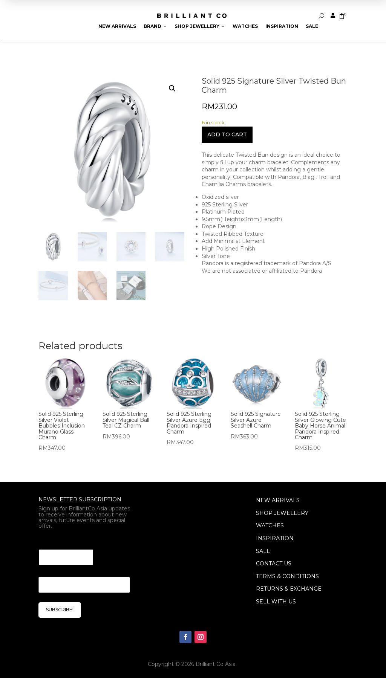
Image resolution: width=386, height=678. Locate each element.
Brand (155, 26)
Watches (245, 26)
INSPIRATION (275, 538)
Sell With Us (276, 601)
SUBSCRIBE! (60, 609)
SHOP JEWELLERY (282, 513)
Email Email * (59, 540)
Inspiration (281, 26)
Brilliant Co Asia (216, 664)
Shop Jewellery (200, 26)
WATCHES (270, 525)
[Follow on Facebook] (185, 637)
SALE (263, 551)
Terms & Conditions (287, 576)
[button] (172, 88)
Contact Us (273, 563)
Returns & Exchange (289, 588)
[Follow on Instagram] (201, 637)
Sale (312, 26)
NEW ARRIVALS (278, 500)
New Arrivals (117, 26)
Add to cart (227, 134)
